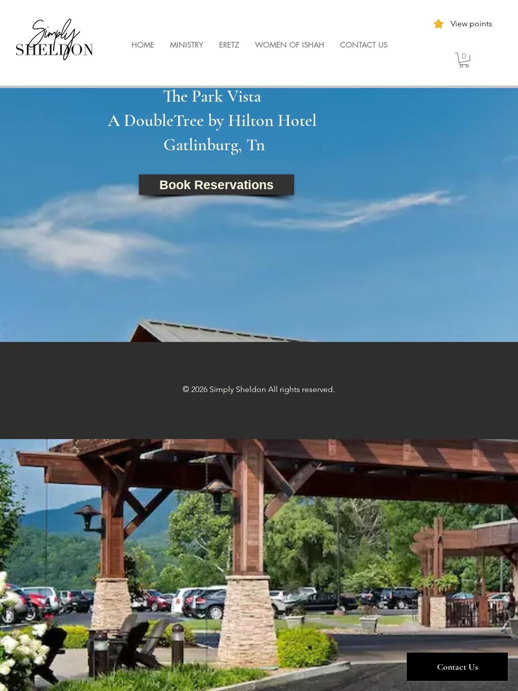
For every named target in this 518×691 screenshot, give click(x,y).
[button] (464, 60)
